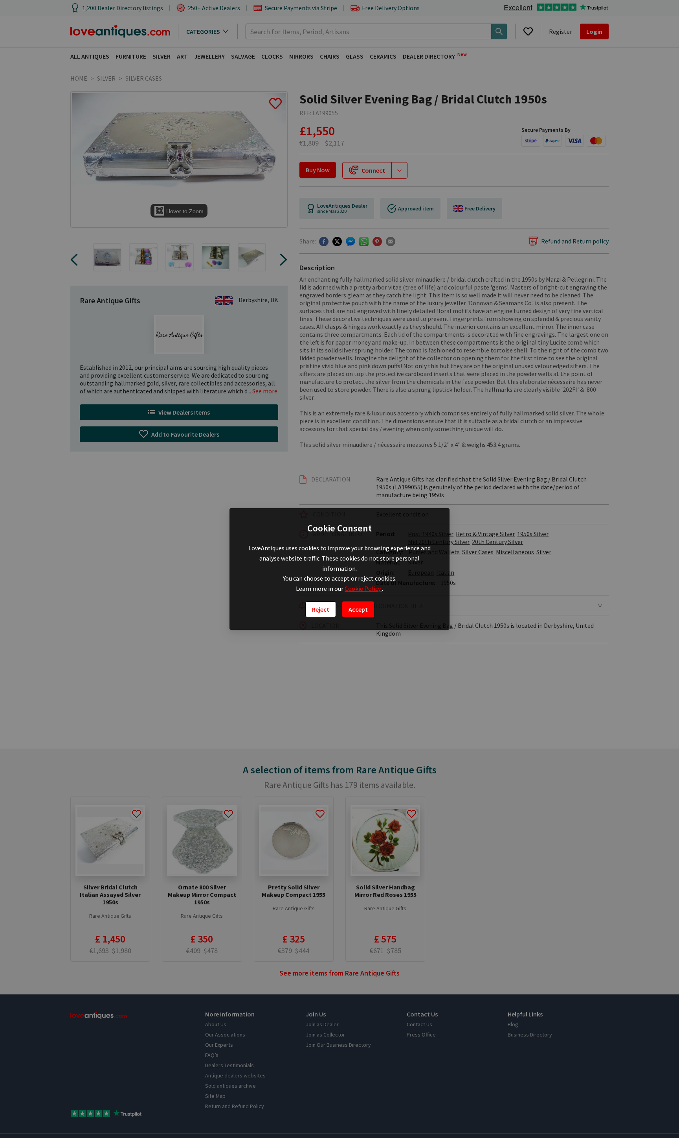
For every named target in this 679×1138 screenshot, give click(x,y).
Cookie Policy (363, 588)
